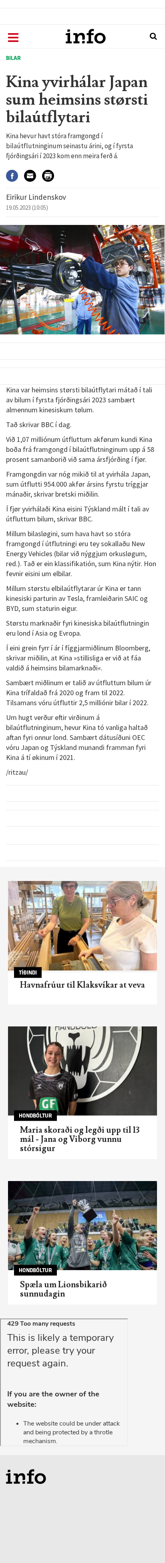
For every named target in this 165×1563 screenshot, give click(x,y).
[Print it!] (51, 176)
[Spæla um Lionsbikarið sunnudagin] (82, 1225)
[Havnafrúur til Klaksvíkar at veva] (82, 925)
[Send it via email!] (33, 176)
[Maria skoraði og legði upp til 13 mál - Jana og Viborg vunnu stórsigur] (82, 1071)
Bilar (13, 58)
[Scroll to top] (143, 1541)
